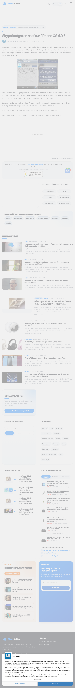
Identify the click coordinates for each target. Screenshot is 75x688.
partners (14, 661)
